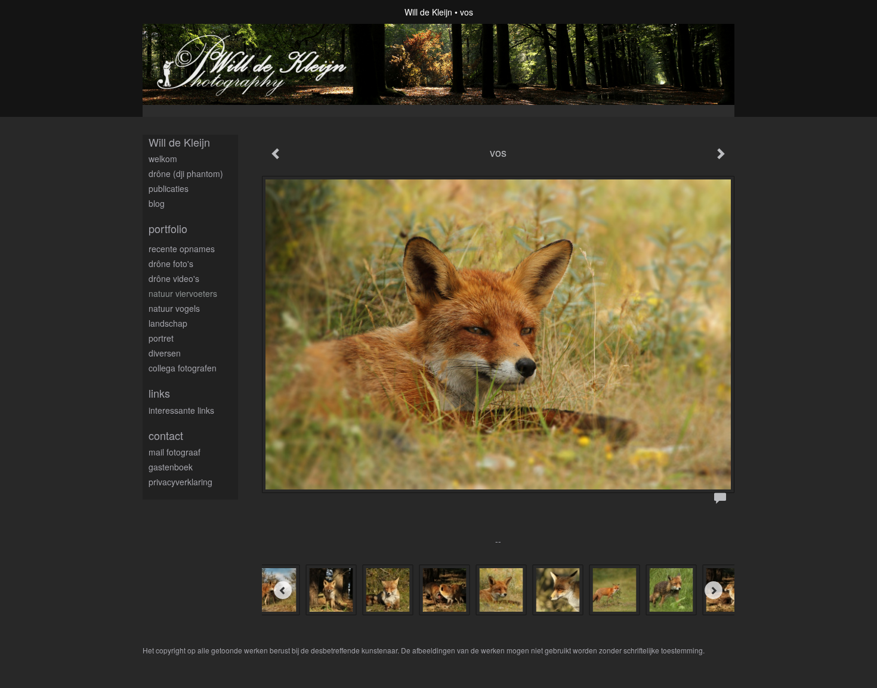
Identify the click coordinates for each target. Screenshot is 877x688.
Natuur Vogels (174, 308)
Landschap (168, 323)
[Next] (713, 590)
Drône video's (174, 278)
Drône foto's (171, 263)
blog (157, 203)
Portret (161, 338)
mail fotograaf (174, 452)
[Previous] (283, 590)
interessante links (181, 410)
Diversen (165, 353)
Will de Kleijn (428, 12)
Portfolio (168, 228)
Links (159, 393)
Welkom (163, 159)
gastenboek (171, 467)
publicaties (169, 188)
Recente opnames (182, 249)
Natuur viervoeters (183, 293)
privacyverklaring (180, 482)
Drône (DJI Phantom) (186, 173)
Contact (166, 435)
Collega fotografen (183, 368)
